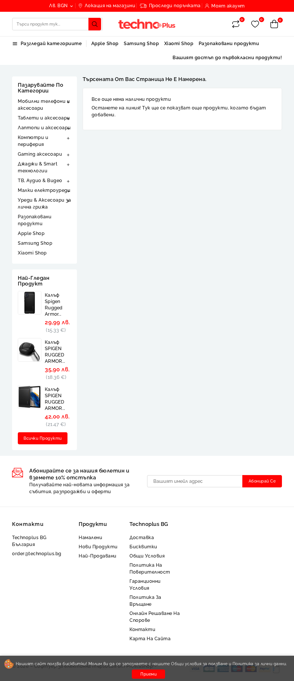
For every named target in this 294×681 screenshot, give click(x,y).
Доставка (141, 537)
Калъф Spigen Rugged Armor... (54, 304)
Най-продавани (98, 556)
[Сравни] (236, 24)
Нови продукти (98, 546)
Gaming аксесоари (40, 154)
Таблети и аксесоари (44, 118)
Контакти (28, 524)
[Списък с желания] (255, 24)
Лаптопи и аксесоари (44, 127)
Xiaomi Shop (179, 43)
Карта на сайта (150, 638)
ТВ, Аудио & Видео (40, 180)
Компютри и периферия (33, 141)
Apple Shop (105, 43)
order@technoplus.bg (36, 553)
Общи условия (147, 556)
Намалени (90, 537)
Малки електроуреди (44, 190)
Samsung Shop (141, 43)
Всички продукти (43, 438)
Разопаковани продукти (229, 43)
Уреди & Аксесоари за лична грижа (44, 203)
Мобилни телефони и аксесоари (44, 105)
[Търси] (94, 24)
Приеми (148, 674)
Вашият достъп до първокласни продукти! (227, 57)
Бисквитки (143, 546)
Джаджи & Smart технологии (37, 167)
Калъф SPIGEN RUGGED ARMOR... (55, 351)
